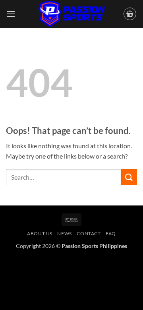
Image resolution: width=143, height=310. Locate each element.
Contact (88, 233)
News (64, 233)
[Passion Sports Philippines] (71, 14)
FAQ (111, 233)
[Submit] (129, 177)
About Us (39, 233)
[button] (10, 13)
